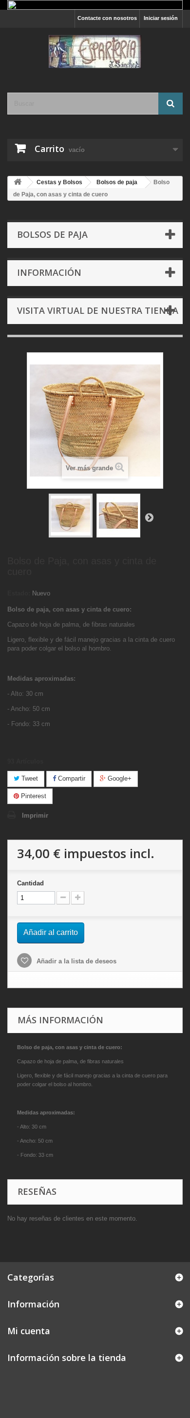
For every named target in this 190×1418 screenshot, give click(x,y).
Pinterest (32, 796)
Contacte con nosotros (107, 18)
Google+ (119, 778)
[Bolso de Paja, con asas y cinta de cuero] (70, 515)
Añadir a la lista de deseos (75, 961)
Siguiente (149, 517)
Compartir (70, 778)
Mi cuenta (28, 1331)
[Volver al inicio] (17, 182)
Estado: (18, 593)
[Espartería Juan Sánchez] (95, 51)
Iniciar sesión (161, 18)
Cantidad (30, 883)
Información (49, 272)
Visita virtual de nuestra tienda (97, 310)
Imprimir (35, 815)
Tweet (28, 778)
